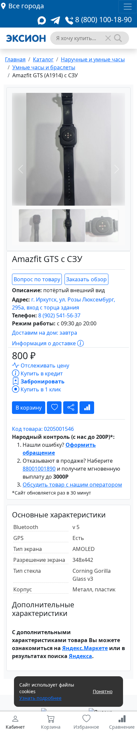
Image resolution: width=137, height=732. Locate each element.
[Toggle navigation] (127, 6)
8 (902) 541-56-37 (59, 315)
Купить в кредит (41, 373)
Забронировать (42, 381)
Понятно (102, 691)
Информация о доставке (44, 343)
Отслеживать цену (44, 365)
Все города (26, 5)
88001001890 (39, 468)
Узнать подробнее (40, 698)
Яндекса (80, 656)
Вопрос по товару (37, 279)
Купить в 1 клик (40, 389)
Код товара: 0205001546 (43, 429)
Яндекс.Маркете (85, 648)
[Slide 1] (35, 225)
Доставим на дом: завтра (44, 332)
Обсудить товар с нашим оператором (72, 484)
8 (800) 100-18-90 (102, 19)
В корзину (29, 407)
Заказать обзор (86, 279)
